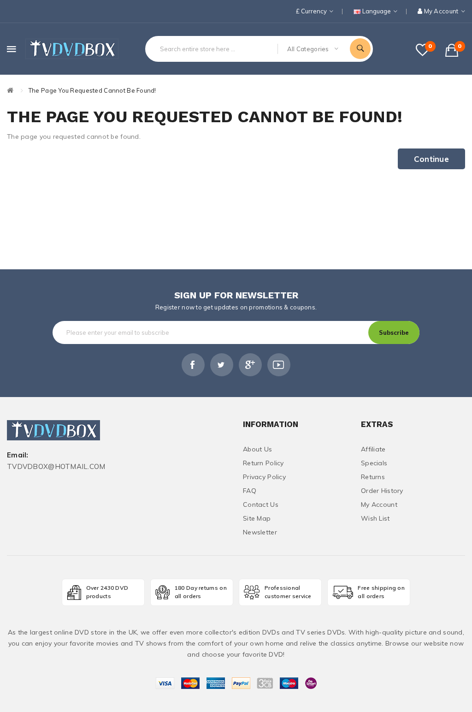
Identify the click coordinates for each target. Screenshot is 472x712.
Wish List (375, 518)
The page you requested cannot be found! (92, 90)
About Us (257, 449)
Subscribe (394, 332)
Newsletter (260, 532)
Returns (373, 477)
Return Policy (263, 463)
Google (250, 364)
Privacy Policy (264, 477)
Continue (431, 159)
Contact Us (260, 504)
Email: (18, 455)
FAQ (249, 491)
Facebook (193, 364)
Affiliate (373, 449)
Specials (374, 463)
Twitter (221, 364)
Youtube (278, 364)
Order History (382, 491)
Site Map (257, 518)
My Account (379, 504)
